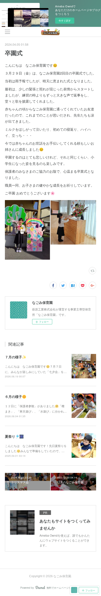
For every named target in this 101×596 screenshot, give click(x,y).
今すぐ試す (65, 20)
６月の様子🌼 (15, 396)
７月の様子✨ (15, 356)
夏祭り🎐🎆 (14, 436)
